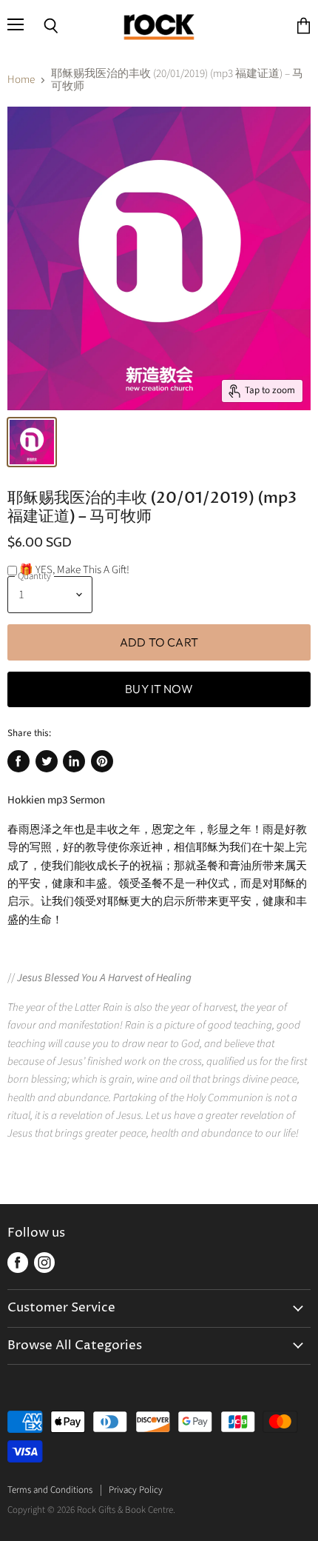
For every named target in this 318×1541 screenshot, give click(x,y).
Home (21, 79)
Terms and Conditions (49, 1490)
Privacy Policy (136, 1490)
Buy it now (159, 688)
